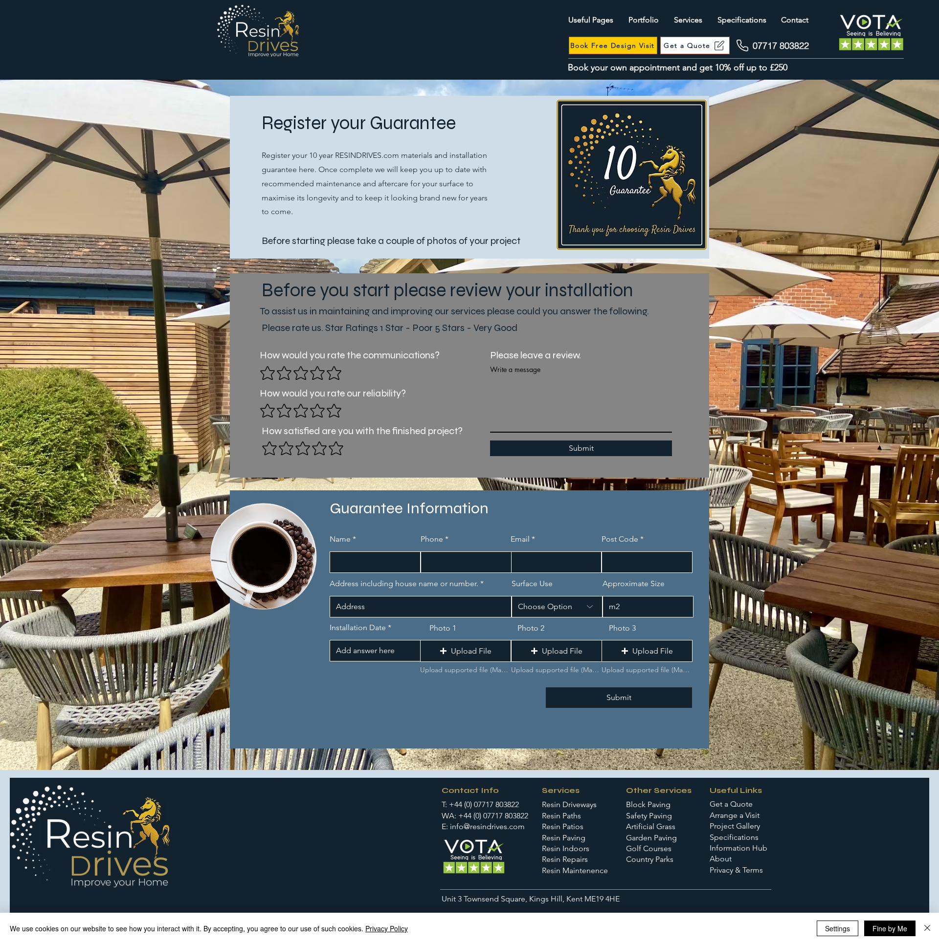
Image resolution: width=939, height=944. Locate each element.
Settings (837, 928)
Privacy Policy (386, 928)
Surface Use (532, 584)
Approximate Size (634, 584)
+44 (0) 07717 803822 (484, 804)
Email (520, 539)
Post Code (620, 539)
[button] (465, 651)
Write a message (515, 369)
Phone (432, 539)
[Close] (927, 928)
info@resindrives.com (487, 826)
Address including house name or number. (405, 584)
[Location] (742, 45)
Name (340, 539)
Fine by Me (889, 928)
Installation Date (358, 628)
